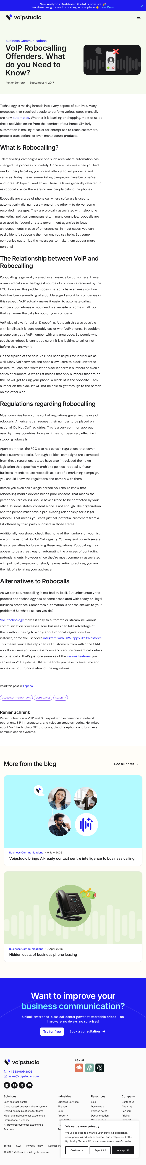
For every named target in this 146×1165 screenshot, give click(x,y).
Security (60, 697)
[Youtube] (29, 1085)
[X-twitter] (22, 1085)
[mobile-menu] (137, 17)
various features (79, 656)
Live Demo (107, 7)
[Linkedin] (7, 1085)
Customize (77, 1150)
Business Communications (26, 41)
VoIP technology (12, 620)
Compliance (43, 697)
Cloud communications (16, 697)
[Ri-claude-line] (79, 1068)
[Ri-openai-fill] (89, 1068)
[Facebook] (14, 1085)
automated (21, 118)
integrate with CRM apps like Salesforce (72, 638)
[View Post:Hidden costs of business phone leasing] (73, 907)
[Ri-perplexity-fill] (99, 1068)
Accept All (123, 1150)
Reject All (100, 1150)
